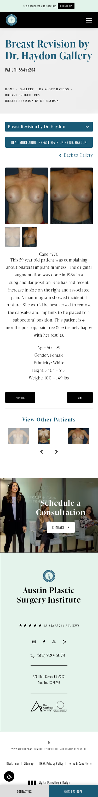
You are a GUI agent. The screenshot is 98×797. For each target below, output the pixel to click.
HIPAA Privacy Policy (51, 763)
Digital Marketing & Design (54, 784)
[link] (49, 625)
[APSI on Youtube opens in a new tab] (54, 641)
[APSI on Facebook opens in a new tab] (44, 641)
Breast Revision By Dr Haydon (32, 101)
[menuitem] (34, 641)
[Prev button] (41, 451)
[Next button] (56, 451)
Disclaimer (13, 763)
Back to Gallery (78, 155)
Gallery (27, 89)
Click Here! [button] (66, 5)
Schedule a (61, 507)
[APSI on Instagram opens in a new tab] (34, 641)
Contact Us (61, 527)
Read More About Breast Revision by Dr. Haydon (49, 142)
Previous (20, 397)
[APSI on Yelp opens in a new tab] (64, 641)
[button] (9, 776)
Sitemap (29, 763)
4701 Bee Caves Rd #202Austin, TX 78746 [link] (49, 679)
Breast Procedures (22, 95)
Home (10, 89)
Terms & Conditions (80, 763)
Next (80, 397)
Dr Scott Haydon (54, 89)
